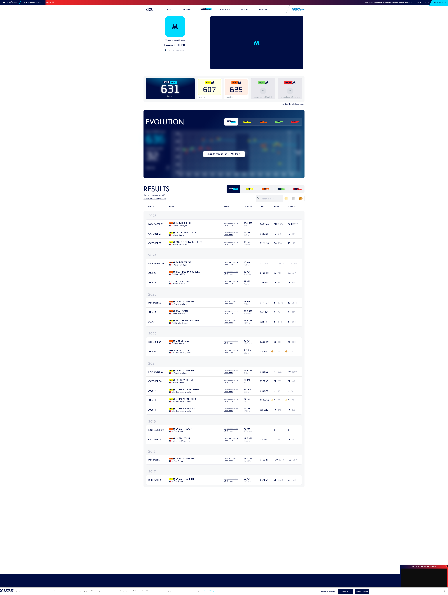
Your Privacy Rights (327, 591)
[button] (33, 3)
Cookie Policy (209, 591)
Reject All (345, 591)
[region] (224, 591)
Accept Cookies (362, 591)
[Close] (444, 591)
